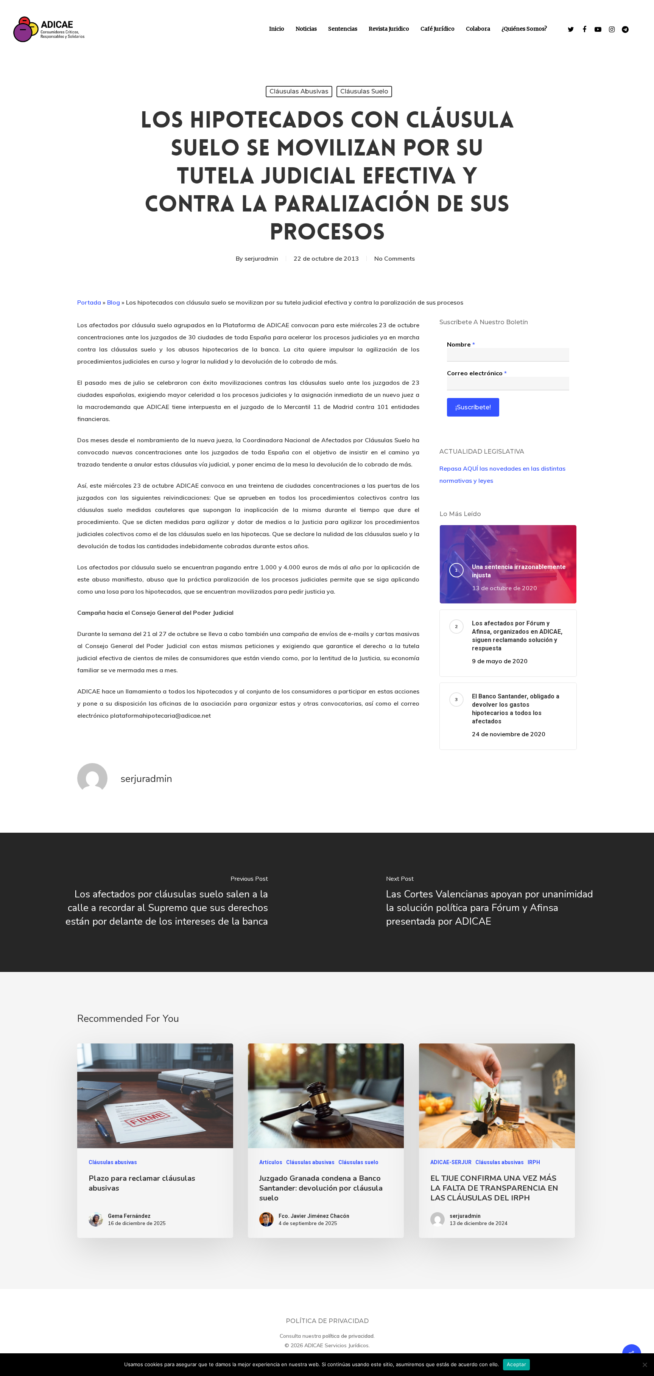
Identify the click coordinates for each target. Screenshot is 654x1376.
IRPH (534, 1162)
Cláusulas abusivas (299, 91)
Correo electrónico (477, 373)
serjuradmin (261, 258)
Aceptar (516, 1364)
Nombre (461, 344)
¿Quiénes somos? (524, 28)
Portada (89, 302)
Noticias (306, 28)
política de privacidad (348, 1335)
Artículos (270, 1162)
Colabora (478, 28)
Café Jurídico (437, 28)
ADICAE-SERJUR (451, 1162)
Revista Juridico (389, 28)
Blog (113, 302)
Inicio (276, 28)
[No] (644, 1364)
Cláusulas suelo (364, 91)
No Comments (394, 258)
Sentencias (342, 28)
